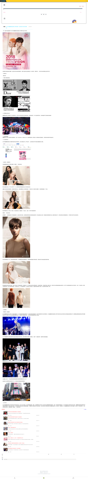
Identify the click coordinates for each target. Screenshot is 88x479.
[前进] (46, 14)
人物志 (14, 478)
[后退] (41, 14)
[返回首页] (11, 18)
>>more (85, 409)
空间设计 (73, 478)
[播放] (44, 14)
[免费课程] (74, 22)
